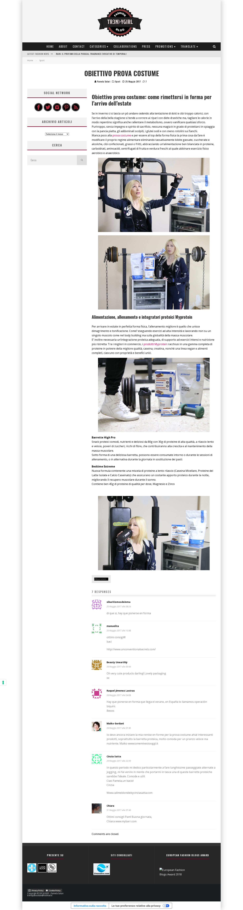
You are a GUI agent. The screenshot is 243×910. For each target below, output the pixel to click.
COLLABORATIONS (125, 46)
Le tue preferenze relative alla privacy (136, 905)
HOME (50, 46)
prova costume (121, 135)
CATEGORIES (98, 46)
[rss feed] (75, 110)
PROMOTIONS (164, 46)
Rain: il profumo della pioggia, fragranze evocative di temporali (91, 51)
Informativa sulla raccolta (90, 905)
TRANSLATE (188, 46)
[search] (82, 160)
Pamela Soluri (103, 81)
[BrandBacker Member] (52, 871)
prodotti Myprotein (155, 344)
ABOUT (63, 46)
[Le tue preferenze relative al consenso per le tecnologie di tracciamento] (3, 682)
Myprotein (101, 579)
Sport (118, 81)
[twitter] (47, 110)
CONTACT (79, 46)
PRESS (146, 46)
